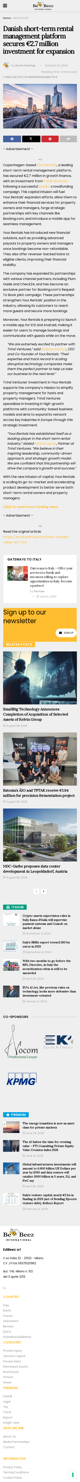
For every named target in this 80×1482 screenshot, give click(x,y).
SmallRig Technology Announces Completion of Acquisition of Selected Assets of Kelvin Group (35, 714)
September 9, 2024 (38, 952)
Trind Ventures (55, 181)
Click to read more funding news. (31, 506)
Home (6, 18)
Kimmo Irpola (45, 443)
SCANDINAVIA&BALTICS (40, 77)
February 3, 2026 (36, 1209)
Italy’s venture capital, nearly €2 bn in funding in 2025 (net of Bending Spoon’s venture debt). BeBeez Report (50, 1199)
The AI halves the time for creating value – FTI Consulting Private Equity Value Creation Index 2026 (48, 1146)
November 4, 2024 (38, 934)
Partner (39, 591)
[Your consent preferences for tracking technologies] (73, 1475)
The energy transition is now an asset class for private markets (48, 1125)
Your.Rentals (47, 165)
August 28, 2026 (16, 726)
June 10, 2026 (34, 1156)
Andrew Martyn (53, 349)
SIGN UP (68, 633)
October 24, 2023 (56, 65)
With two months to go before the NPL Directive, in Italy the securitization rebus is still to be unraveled (47, 967)
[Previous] (36, 891)
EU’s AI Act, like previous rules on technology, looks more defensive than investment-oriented (49, 991)
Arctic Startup (25, 65)
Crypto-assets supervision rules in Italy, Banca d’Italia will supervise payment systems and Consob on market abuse (46, 922)
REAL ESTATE (21, 18)
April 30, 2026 (34, 1186)
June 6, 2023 (47, 596)
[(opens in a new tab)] (21, 1042)
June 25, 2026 (34, 1133)
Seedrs (44, 186)
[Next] (44, 891)
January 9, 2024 (36, 1001)
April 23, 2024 (34, 979)
